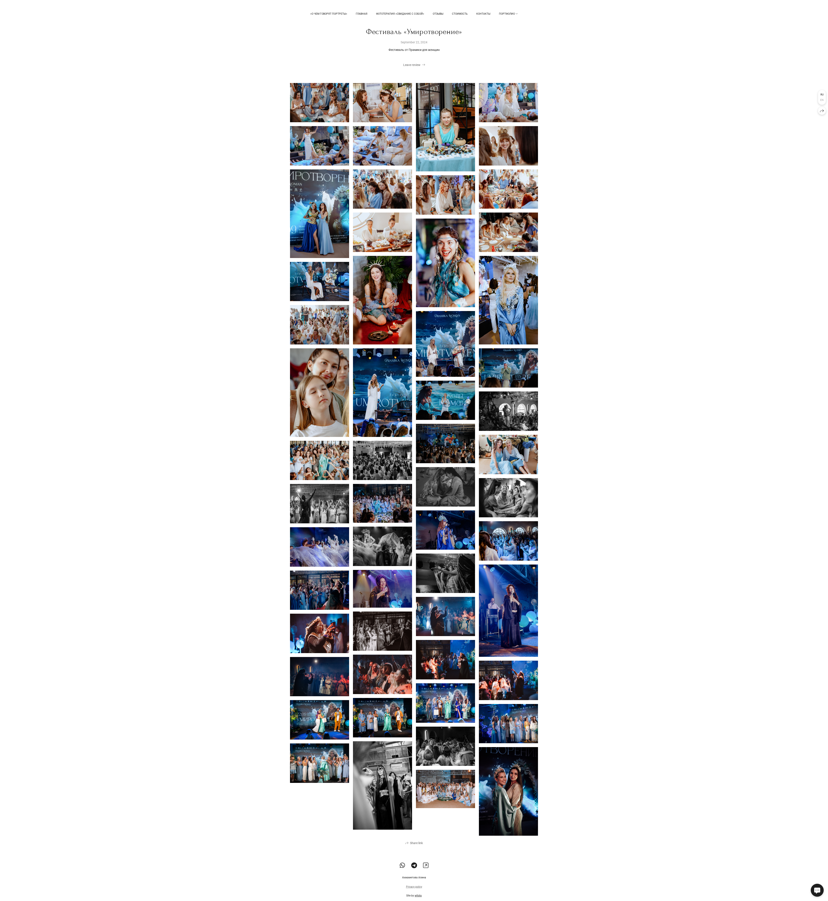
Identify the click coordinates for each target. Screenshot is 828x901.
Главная (361, 13)
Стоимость (460, 13)
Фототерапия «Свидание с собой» (400, 13)
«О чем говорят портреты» (328, 13)
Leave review (411, 65)
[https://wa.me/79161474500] (402, 865)
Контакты (483, 13)
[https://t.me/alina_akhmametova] (414, 865)
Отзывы (438, 13)
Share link (416, 843)
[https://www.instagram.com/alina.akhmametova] (425, 865)
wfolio (418, 895)
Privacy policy (414, 886)
